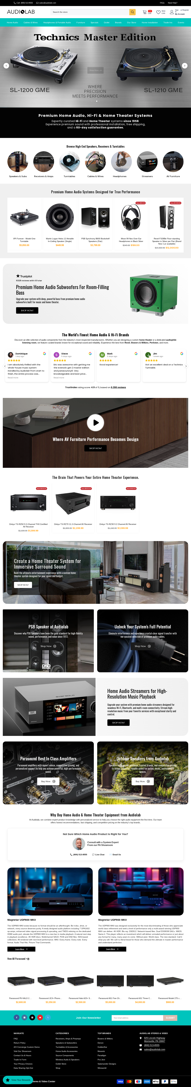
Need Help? (172, 3)
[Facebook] (16, 1017)
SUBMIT (170, 1018)
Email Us (115, 854)
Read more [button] (13, 378)
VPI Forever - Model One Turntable (24, 239)
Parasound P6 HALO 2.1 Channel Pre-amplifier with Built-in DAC (21, 998)
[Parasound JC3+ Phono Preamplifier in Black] (50, 980)
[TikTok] (32, 1017)
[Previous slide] (6, 65)
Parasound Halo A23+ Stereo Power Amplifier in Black (81, 998)
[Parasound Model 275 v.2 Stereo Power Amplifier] (170, 980)
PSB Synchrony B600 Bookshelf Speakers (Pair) (95, 239)
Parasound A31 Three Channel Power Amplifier (141, 998)
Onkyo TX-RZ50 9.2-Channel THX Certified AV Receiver (28, 525)
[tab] (91, 101)
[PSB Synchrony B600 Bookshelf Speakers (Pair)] (95, 217)
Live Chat (98, 854)
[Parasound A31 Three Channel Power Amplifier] (140, 980)
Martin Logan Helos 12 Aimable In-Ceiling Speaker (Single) (60, 239)
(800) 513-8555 (27, 3)
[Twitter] (48, 1017)
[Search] (93, 12)
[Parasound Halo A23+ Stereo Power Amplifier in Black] (80, 980)
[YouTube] (40, 1017)
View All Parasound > (21, 958)
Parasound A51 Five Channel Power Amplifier (111, 998)
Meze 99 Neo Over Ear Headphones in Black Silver (131, 239)
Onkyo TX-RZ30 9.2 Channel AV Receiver (117, 524)
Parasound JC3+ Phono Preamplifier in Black (51, 998)
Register (185, 10)
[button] (186, 366)
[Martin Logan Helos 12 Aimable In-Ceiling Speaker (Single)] (60, 217)
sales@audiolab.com (47, 3)
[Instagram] (24, 1017)
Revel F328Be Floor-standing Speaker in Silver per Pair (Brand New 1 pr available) (166, 241)
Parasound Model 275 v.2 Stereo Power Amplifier (171, 998)
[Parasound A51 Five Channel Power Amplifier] (110, 980)
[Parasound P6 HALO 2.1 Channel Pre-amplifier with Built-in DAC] (20, 980)
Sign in (177, 11)
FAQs (162, 3)
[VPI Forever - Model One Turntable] (24, 217)
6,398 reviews (118, 387)
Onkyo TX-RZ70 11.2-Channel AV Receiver (73, 524)
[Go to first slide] (185, 65)
